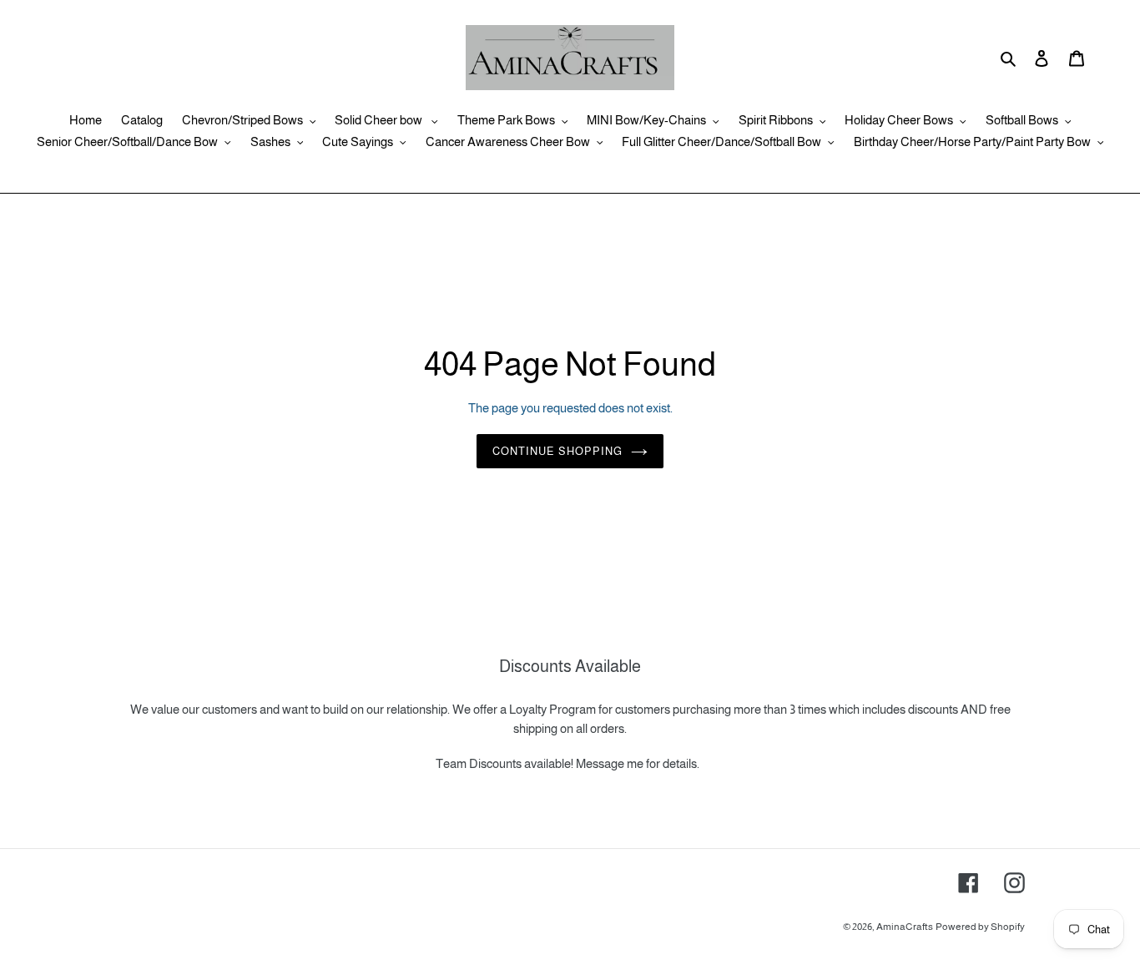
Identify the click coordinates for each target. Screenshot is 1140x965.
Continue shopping (557, 451)
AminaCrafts (904, 926)
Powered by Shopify (980, 926)
